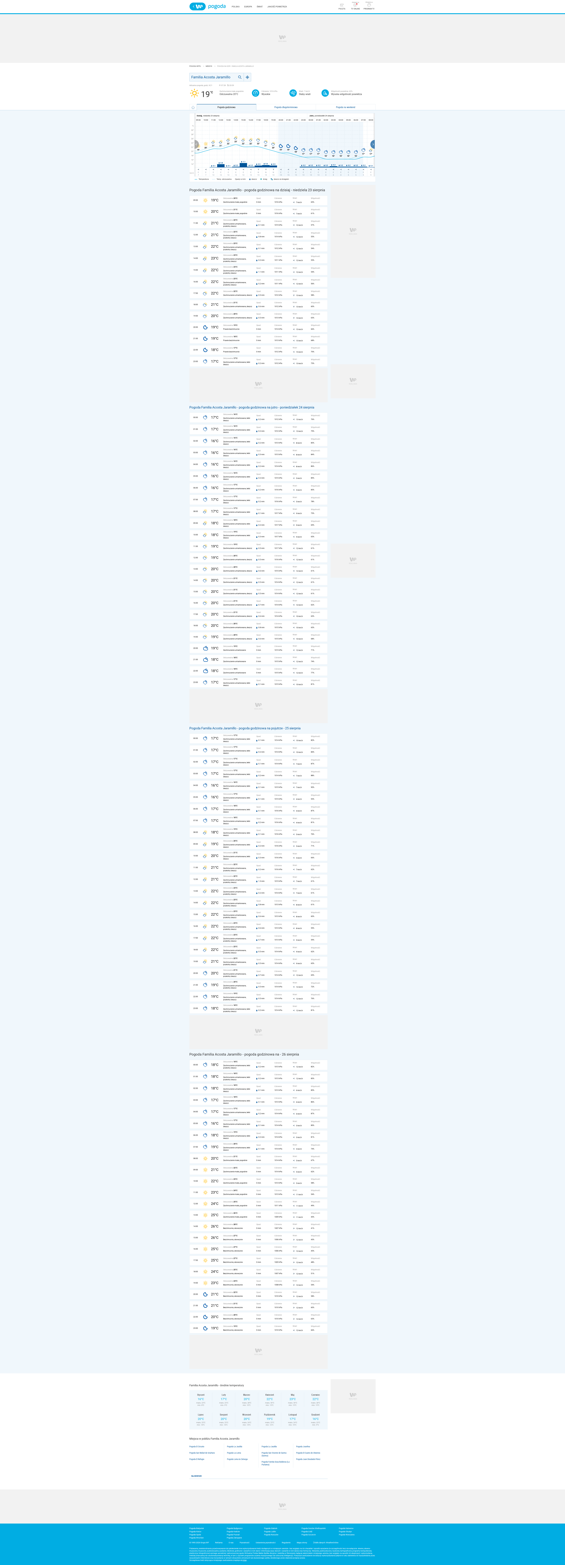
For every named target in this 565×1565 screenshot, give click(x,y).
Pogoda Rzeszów (271, 1535)
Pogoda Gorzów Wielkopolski (313, 1528)
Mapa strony (302, 1542)
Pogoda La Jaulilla (234, 1446)
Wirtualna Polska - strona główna (197, 6)
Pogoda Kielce (195, 1531)
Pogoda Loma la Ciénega (237, 1459)
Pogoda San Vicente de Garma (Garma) (274, 1454)
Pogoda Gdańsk (270, 1528)
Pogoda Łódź (306, 1531)
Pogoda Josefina (303, 1446)
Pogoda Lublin (270, 1531)
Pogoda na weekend (345, 107)
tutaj (245, 1560)
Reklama (218, 1542)
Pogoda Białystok (196, 1528)
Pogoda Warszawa (346, 1535)
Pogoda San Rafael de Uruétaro (202, 1453)
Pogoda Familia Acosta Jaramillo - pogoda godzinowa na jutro (233, 407)
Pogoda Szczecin (308, 1535)
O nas (231, 1542)
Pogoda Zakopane (234, 1538)
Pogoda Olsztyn (345, 1531)
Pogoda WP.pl (195, 66)
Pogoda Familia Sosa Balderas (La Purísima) (276, 1463)
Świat (260, 6)
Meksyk (209, 66)
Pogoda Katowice (346, 1528)
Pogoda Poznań (233, 1535)
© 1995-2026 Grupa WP (199, 1542)
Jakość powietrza (277, 6)
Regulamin (286, 1542)
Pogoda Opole (195, 1535)
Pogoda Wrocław (196, 1538)
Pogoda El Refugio (196, 1459)
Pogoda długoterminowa (286, 107)
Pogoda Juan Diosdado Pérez (308, 1459)
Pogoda (217, 6)
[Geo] (247, 77)
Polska (236, 6)
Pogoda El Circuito (196, 1446)
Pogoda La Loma (234, 1453)
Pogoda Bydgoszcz (234, 1528)
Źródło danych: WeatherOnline (325, 1542)
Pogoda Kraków (233, 1531)
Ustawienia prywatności (266, 1542)
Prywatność (245, 1542)
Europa (248, 6)
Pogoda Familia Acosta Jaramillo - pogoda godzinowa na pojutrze (236, 728)
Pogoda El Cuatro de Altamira (308, 1453)
